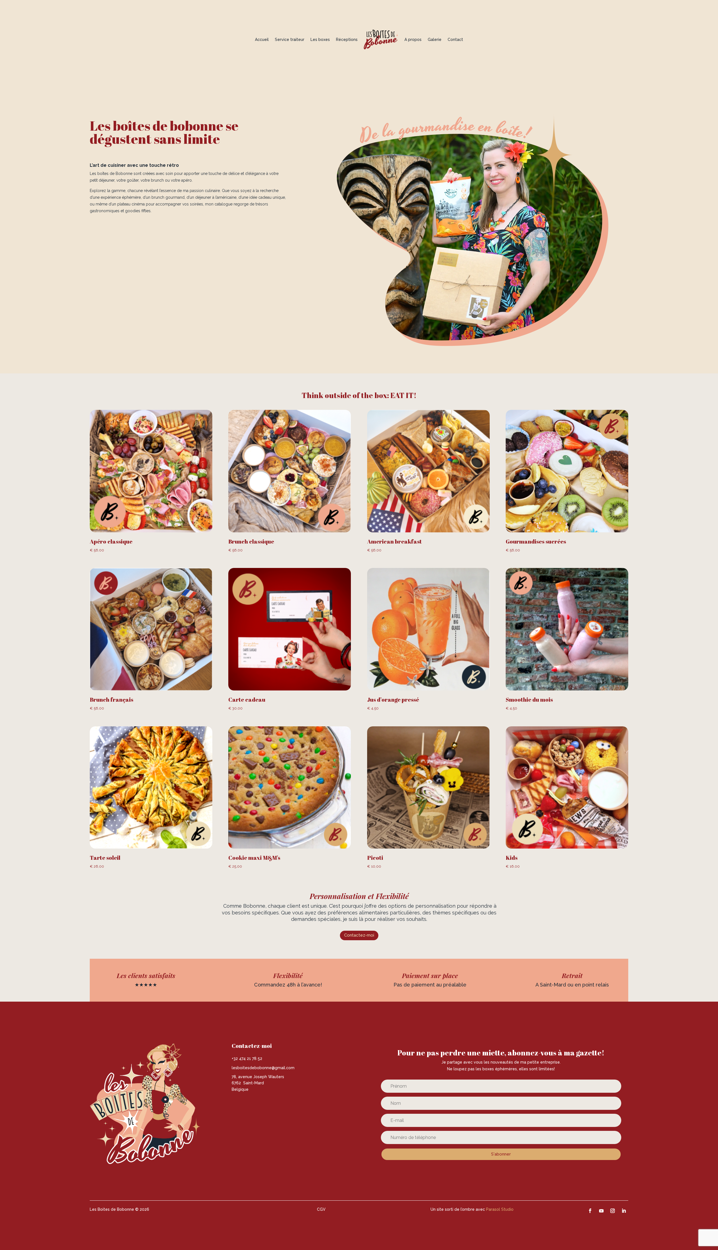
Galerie (434, 39)
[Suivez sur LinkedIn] (623, 1210)
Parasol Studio (500, 1209)
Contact (455, 39)
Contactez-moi (359, 935)
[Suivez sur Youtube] (601, 1210)
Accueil (262, 39)
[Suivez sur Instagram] (612, 1210)
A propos (413, 39)
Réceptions (347, 39)
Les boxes (320, 39)
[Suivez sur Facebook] (590, 1210)
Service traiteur (289, 39)
